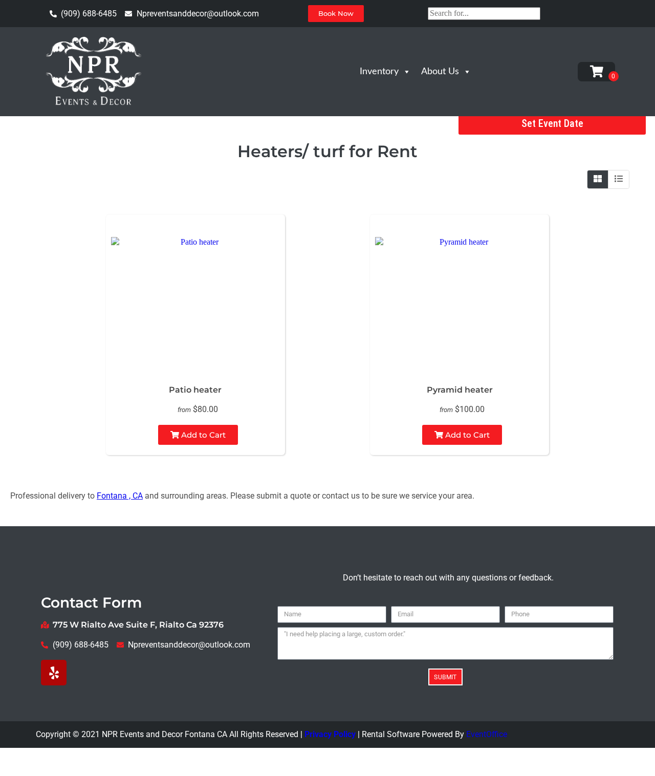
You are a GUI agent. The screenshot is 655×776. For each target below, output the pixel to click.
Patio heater (195, 390)
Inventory (379, 71)
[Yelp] (54, 672)
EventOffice (486, 734)
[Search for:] (484, 13)
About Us (440, 71)
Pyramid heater (460, 390)
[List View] (618, 179)
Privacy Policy (330, 734)
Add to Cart (202, 435)
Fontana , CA (120, 496)
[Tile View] (597, 179)
